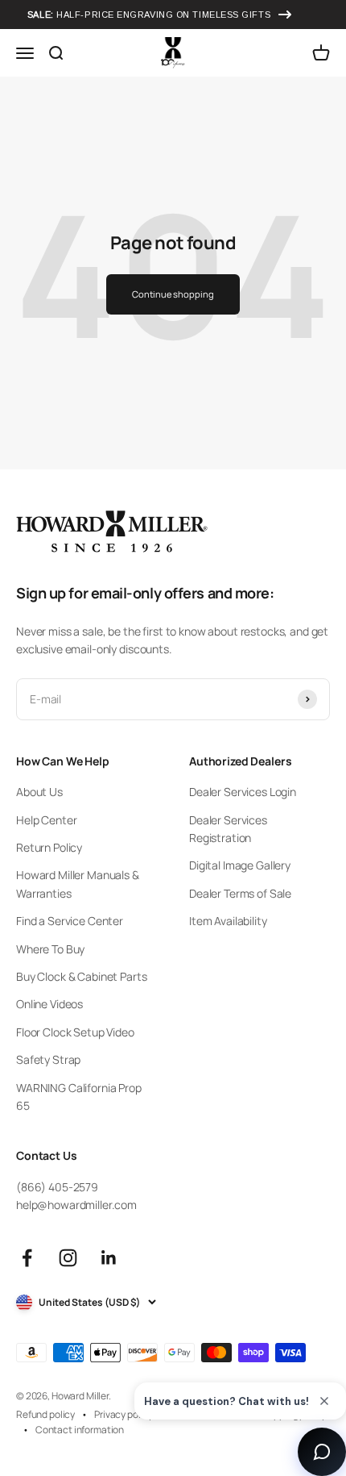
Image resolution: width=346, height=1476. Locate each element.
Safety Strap (48, 1059)
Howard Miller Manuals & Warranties (77, 883)
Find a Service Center (69, 920)
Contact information (79, 1429)
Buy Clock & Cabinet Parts (81, 976)
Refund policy (45, 1414)
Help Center (46, 820)
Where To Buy (50, 949)
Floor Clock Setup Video (75, 1032)
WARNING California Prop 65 (79, 1096)
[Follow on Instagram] (68, 1258)
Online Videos (49, 1003)
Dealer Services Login (242, 791)
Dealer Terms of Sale (240, 893)
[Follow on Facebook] (27, 1258)
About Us (39, 791)
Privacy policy (123, 1414)
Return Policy (49, 847)
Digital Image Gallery (239, 865)
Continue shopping (172, 294)
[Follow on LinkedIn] (109, 1258)
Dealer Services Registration (228, 828)
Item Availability (228, 920)
